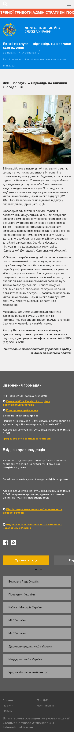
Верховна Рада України (24, 581)
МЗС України (17, 620)
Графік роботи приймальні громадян (27, 438)
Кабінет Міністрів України (25, 607)
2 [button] (41, 569)
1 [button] (36, 569)
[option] (28, 561)
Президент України (22, 594)
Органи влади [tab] (26, 560)
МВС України (17, 633)
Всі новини (10, 52)
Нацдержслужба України (25, 659)
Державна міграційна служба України (43, 30)
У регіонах (29, 52)
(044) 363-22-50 (13, 396)
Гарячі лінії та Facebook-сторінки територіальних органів (26, 403)
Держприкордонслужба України (30, 646)
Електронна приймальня (22, 410)
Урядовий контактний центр (28, 672)
